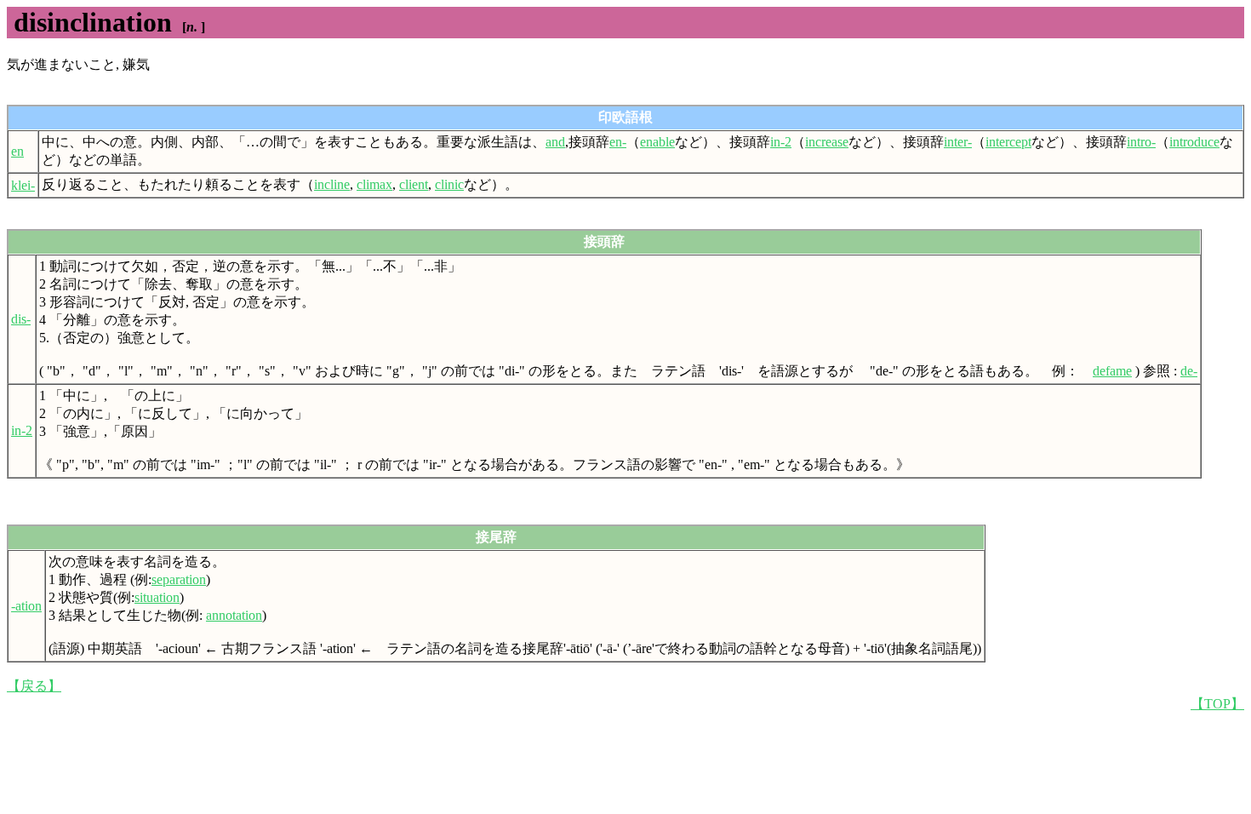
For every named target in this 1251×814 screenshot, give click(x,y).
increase (826, 142)
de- (1188, 371)
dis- (21, 319)
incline (332, 184)
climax (374, 184)
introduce (1194, 142)
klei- (23, 185)
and (555, 142)
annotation (234, 615)
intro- (1141, 142)
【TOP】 (1217, 703)
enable (657, 142)
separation (178, 579)
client (413, 184)
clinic (449, 184)
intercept (1008, 142)
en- (617, 142)
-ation (26, 606)
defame (1112, 371)
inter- (958, 142)
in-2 (780, 142)
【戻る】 (34, 686)
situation (157, 597)
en (17, 151)
